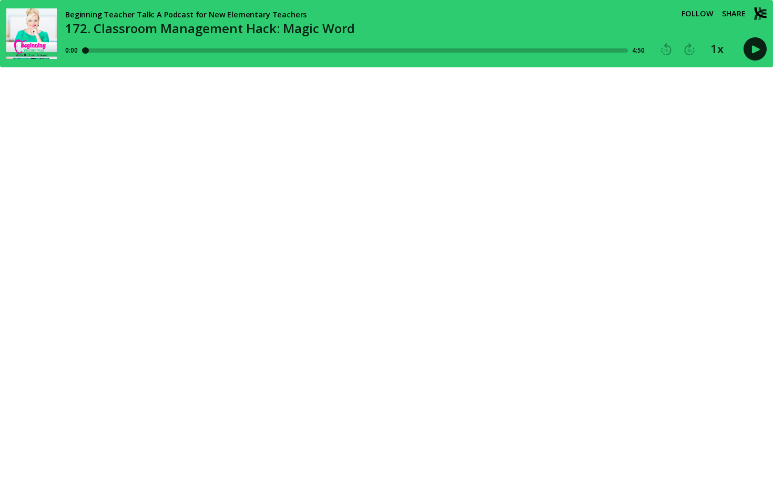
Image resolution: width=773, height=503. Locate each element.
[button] (666, 49)
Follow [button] (698, 13)
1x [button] (717, 49)
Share (734, 13)
